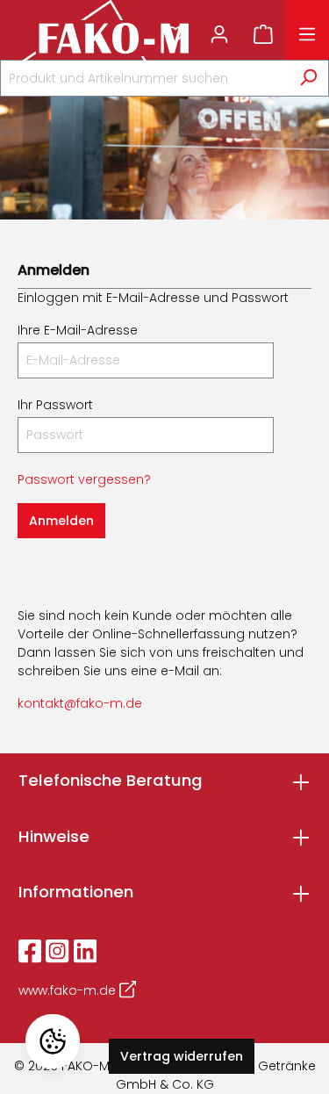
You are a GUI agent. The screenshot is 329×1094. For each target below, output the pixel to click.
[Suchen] (308, 78)
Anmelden (61, 520)
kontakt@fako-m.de (80, 703)
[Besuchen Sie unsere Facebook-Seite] (29, 950)
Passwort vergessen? (84, 479)
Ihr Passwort (55, 405)
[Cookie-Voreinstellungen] (52, 1041)
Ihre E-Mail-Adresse (78, 330)
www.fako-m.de (68, 990)
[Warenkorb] (263, 34)
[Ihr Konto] (219, 34)
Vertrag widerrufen (181, 1056)
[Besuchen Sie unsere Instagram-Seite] (57, 950)
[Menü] (307, 34)
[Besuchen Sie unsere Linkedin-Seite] (85, 950)
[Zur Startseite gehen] (81, 34)
